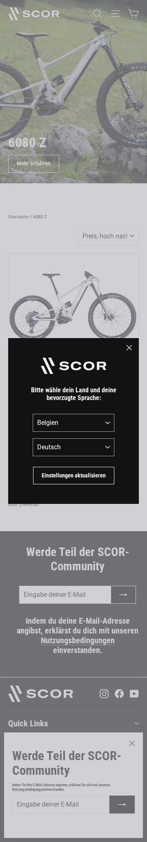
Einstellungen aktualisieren (74, 475)
